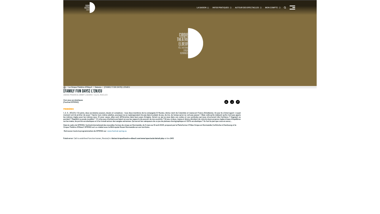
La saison (201, 8)
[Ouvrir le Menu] (292, 7)
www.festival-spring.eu (117, 131)
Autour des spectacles (247, 8)
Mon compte (271, 8)
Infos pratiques (220, 8)
